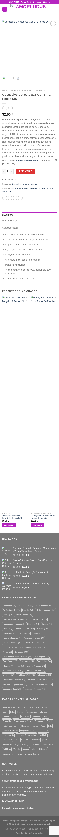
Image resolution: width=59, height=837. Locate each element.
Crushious (25, 717)
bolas (12, 712)
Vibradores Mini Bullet (41, 684)
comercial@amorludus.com (23, 781)
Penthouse (35, 740)
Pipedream (7, 744)
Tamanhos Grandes (13, 670)
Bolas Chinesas (23, 615)
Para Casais (10, 661)
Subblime (7, 749)
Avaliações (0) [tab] (9, 221)
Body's (7, 615)
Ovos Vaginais (42, 657)
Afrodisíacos (26, 605)
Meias (7, 652)
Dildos (7, 629)
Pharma (8, 666)
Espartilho (33, 188)
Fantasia (24, 633)
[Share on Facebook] (10, 198)
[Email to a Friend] (20, 198)
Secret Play (48, 744)
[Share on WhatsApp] (4, 198)
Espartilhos (40, 90)
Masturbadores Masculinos (33, 647)
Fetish (49, 721)
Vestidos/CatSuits (26, 675)
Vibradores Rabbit (12, 689)
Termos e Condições (15, 829)
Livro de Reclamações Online (18, 808)
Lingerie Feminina (21, 90)
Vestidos (8, 675)
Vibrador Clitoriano (39, 749)
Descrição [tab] (7, 215)
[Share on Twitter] (15, 198)
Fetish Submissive (10, 726)
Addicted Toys (9, 707)
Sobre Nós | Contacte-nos (41, 829)
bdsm (5, 712)
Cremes (47, 624)
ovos (17, 740)
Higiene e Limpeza (12, 638)
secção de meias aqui (27, 160)
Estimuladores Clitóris (23, 721)
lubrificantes (44, 730)
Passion (24, 740)
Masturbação (8, 735)
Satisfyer (36, 744)
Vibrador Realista (32, 754)
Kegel (43, 726)
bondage (20, 712)
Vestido (16, 749)
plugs (17, 744)
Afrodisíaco (22, 707)
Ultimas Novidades (35, 670)
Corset (25, 188)
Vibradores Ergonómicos (15, 684)
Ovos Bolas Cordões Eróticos (17, 657)
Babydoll (27, 610)
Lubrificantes (10, 647)
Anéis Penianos (44, 605)
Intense (35, 726)
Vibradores (44, 675)
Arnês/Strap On (11, 610)
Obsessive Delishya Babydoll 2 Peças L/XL (12, 517)
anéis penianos (42, 707)
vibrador (25, 749)
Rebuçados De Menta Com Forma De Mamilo (43, 517)
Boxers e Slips (39, 619)
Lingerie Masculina (34, 643)
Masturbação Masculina (26, 735)
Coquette (6, 717)
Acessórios (9, 605)
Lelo (50, 726)
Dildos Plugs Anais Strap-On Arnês (31, 629)
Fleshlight (25, 726)
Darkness (36, 717)
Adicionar (26, 171)
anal (31, 707)
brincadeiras (16, 188)
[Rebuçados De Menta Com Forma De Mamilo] (44, 403)
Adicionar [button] (9, 525)
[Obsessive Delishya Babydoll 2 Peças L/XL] (15, 403)
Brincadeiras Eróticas (13, 624)
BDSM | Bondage (45, 610)
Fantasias (38, 633)
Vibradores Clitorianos (14, 680)
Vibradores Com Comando (40, 680)
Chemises (33, 624)
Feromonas (39, 721)
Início (5, 90)
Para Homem (27, 661)
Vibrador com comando (12, 754)
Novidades (21, 652)
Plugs (20, 666)
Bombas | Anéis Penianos (15, 619)
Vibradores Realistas (34, 689)
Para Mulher (44, 661)
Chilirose (43, 712)
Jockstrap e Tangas (34, 638)
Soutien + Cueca (36, 666)
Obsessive (6, 191)
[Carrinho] (55, 9)
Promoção (26, 744)
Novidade (43, 735)
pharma (45, 740)
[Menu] (4, 9)
